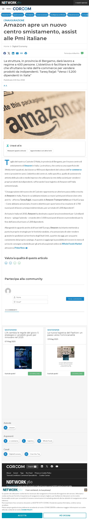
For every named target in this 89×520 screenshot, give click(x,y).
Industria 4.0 (6, 15)
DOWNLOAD (35, 373)
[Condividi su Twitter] (9, 53)
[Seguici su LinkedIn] (42, 467)
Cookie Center (44, 475)
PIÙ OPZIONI (64, 515)
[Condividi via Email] (17, 53)
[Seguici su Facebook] (52, 467)
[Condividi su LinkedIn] (13, 53)
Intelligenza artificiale (58, 15)
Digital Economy (19, 46)
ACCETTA (22, 515)
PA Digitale (30, 15)
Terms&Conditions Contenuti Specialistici (21, 475)
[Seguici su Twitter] (47, 467)
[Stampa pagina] (26, 53)
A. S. (5, 85)
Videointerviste (73, 15)
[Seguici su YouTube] (57, 467)
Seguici (31, 466)
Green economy (42, 15)
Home (6, 46)
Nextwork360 (11, 486)
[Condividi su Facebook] (4, 53)
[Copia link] (21, 53)
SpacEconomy (18, 15)
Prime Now (20, 248)
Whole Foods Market (72, 243)
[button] (6, 9)
